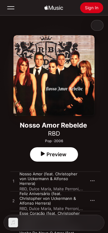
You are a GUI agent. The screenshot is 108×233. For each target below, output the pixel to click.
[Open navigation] (10, 7)
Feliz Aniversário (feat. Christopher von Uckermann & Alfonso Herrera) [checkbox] (48, 198)
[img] (53, 7)
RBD (54, 133)
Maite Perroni (66, 188)
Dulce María (40, 188)
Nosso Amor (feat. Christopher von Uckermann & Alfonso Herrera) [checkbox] (48, 178)
